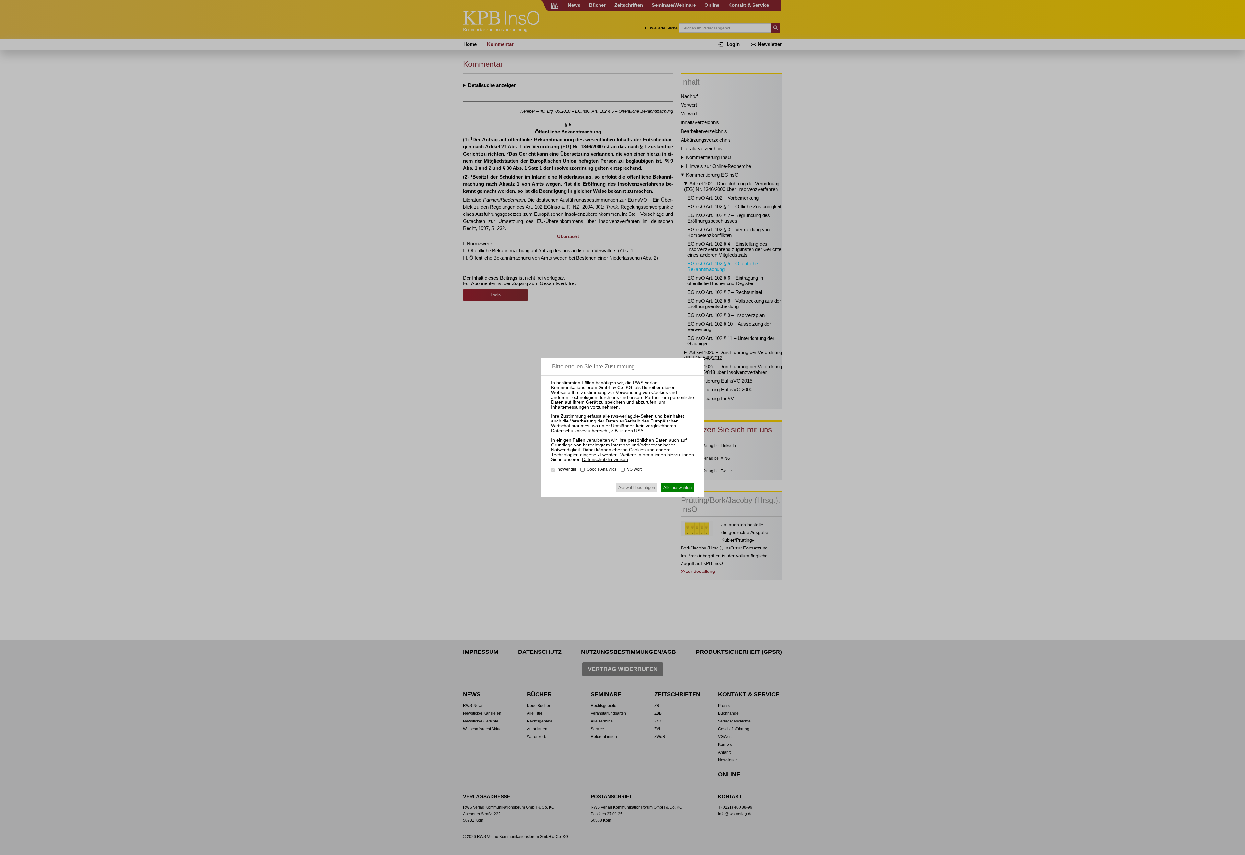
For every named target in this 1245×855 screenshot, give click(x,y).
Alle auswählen (677, 487)
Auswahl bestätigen (636, 487)
